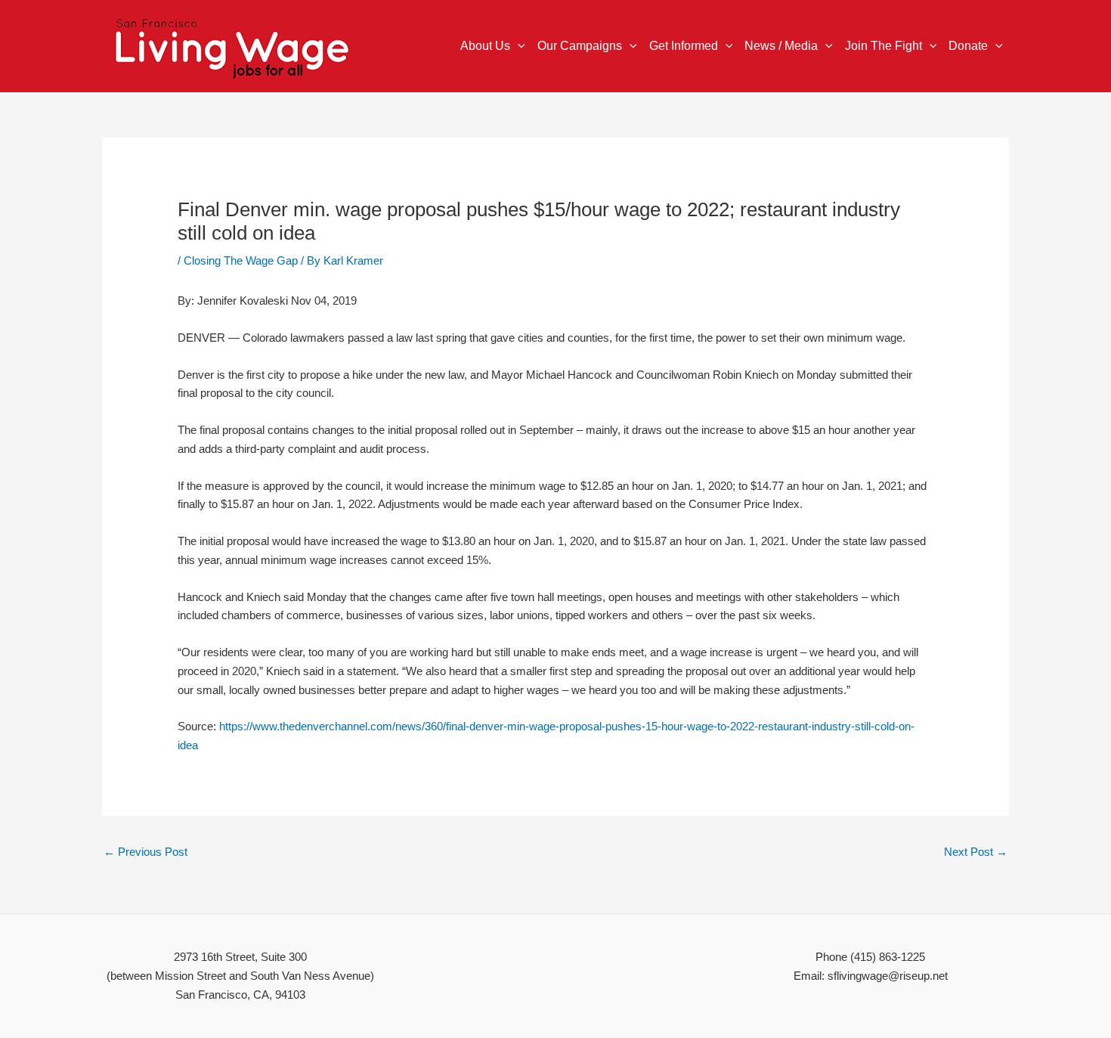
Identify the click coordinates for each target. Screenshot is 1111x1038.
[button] (517, 46)
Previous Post (145, 851)
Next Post (975, 851)
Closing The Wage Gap (241, 260)
